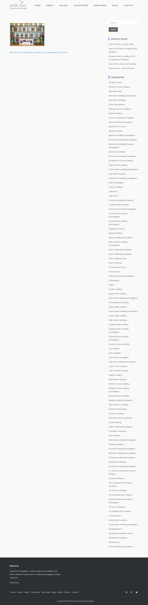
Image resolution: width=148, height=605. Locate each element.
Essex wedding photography (120, 254)
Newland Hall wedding (118, 409)
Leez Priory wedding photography (122, 362)
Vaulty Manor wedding (118, 520)
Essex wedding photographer (120, 250)
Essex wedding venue (117, 258)
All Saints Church (115, 82)
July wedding (114, 349)
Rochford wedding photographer (122, 449)
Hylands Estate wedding (118, 324)
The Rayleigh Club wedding (120, 511)
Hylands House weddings (119, 344)
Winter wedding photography (121, 547)
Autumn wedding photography (121, 118)
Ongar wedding (115, 422)
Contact (129, 5)
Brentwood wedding (117, 152)
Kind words (100, 5)
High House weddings (118, 320)
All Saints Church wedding (119, 87)
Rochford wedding (116, 444)
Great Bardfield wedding (118, 302)
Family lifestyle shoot (117, 267)
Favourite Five (114, 272)
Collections (81, 5)
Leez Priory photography (119, 357)
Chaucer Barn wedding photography (123, 169)
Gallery (63, 5)
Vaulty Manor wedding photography (123, 525)
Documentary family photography (122, 209)
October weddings (116, 413)
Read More (14, 583)
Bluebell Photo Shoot (117, 127)
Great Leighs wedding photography (123, 311)
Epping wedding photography (121, 238)
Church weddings (116, 187)
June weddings (115, 353)
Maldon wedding (115, 375)
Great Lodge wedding (117, 316)
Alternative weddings (117, 100)
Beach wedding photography (120, 122)
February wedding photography (121, 276)
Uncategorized (115, 516)
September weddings (117, 462)
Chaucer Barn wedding (118, 165)
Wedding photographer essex (121, 533)
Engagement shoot (117, 229)
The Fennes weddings (117, 490)
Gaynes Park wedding (117, 294)
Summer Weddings (117, 478)
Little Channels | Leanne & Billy (121, 44)
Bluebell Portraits (115, 131)
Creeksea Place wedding (119, 205)
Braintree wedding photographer (122, 135)
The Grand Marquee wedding (120, 495)
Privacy (67, 592)
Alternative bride (115, 91)
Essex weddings (115, 263)
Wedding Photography (118, 538)
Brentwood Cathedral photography (123, 140)
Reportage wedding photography (122, 440)
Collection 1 (113, 191)
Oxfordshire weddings (117, 431)
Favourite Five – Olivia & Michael (121, 68)
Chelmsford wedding (117, 174)
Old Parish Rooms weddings (120, 418)
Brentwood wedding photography (122, 156)
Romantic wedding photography (122, 458)
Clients (60, 592)
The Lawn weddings (117, 507)
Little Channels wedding (118, 371)
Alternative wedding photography (122, 96)
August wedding (115, 113)
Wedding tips (114, 542)
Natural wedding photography (121, 400)
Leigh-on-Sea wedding (118, 366)
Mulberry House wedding (119, 384)
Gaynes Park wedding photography (123, 298)
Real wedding (114, 436)
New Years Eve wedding (118, 405)
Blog (115, 5)
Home (37, 5)
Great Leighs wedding (118, 307)
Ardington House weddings (120, 109)
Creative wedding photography (121, 200)
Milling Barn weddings (117, 379)
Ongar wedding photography (120, 427)
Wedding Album (115, 529)
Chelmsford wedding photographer (123, 178)
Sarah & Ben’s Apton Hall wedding (122, 64)
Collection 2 (113, 196)
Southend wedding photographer (122, 466)
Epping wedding (115, 233)
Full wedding (114, 280)
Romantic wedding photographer (122, 453)
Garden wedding (115, 289)
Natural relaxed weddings (119, 396)
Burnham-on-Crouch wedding (121, 161)
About (49, 5)
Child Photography (116, 183)
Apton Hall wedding (117, 104)
